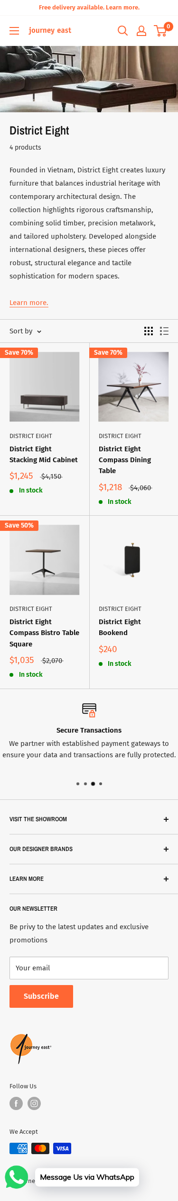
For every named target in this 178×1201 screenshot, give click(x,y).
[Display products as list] (164, 331)
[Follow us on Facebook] (16, 1103)
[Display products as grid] (148, 331)
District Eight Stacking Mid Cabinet (43, 454)
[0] (161, 30)
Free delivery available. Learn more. (89, 7)
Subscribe (41, 996)
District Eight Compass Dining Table (125, 460)
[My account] (141, 31)
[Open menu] (14, 31)
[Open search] (123, 31)
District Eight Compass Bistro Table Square (44, 633)
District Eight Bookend (120, 627)
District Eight (30, 435)
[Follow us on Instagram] (34, 1103)
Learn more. (28, 302)
